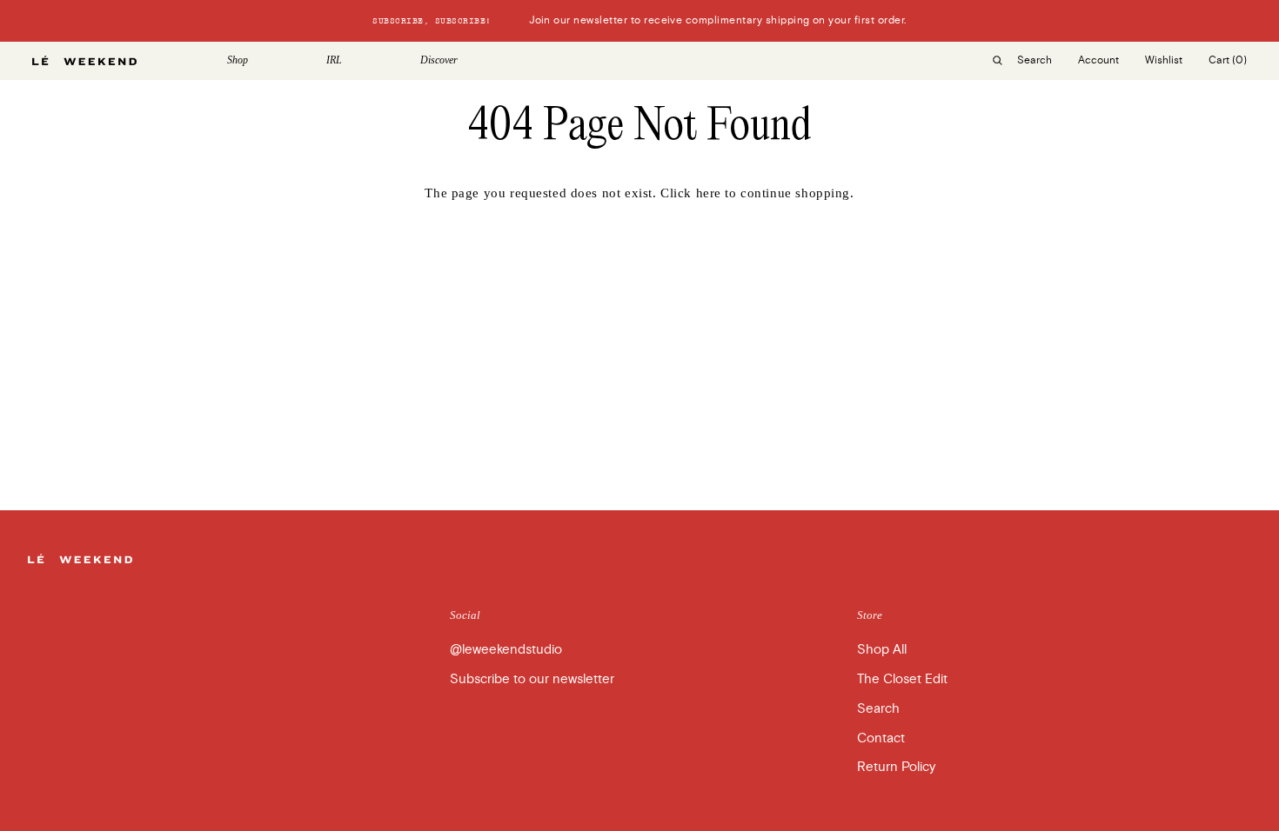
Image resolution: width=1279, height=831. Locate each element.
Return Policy (896, 766)
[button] (263, 60)
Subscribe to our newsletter (532, 679)
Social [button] (465, 615)
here (708, 193)
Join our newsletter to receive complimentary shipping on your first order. (639, 20)
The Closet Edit (902, 679)
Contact (881, 738)
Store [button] (869, 615)
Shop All (882, 649)
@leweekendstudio (506, 649)
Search (878, 708)
